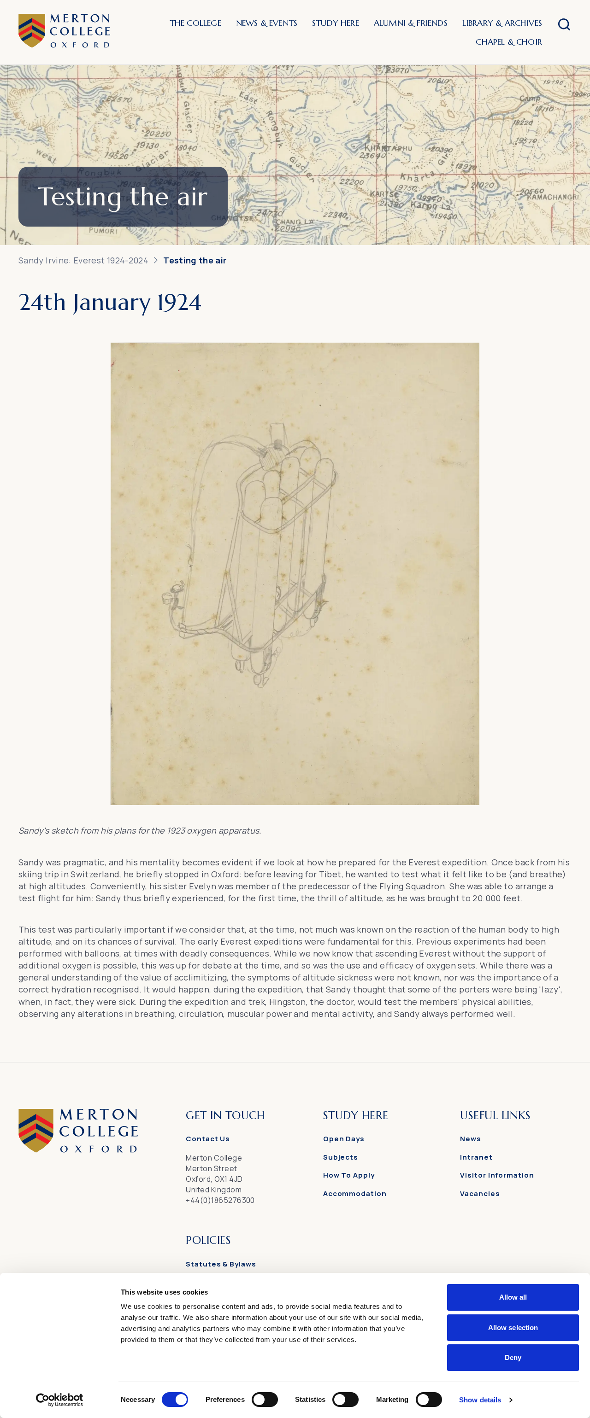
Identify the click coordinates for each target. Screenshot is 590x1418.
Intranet (476, 1157)
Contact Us (208, 1139)
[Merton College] (64, 32)
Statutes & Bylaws (221, 1264)
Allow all (513, 1297)
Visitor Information (497, 1175)
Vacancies (480, 1193)
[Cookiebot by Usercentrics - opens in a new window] (59, 1400)
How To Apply (349, 1175)
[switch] (265, 1399)
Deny (513, 1357)
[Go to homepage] (78, 1150)
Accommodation (355, 1193)
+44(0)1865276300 (220, 1200)
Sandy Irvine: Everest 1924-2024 (83, 260)
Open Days (344, 1139)
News (470, 1139)
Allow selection (513, 1327)
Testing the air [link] (194, 260)
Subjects (340, 1157)
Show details (480, 1400)
